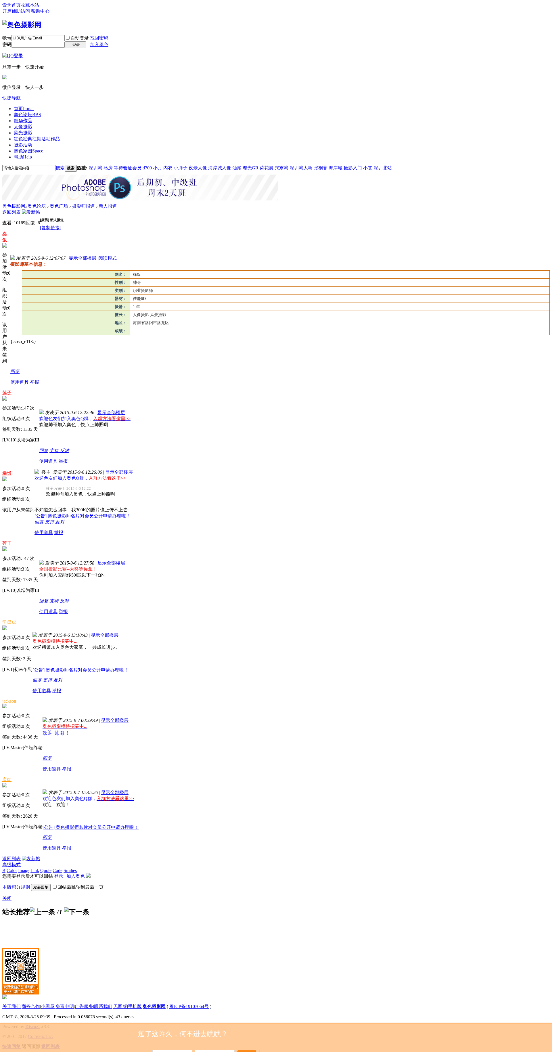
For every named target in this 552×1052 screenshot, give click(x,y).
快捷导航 (11, 97)
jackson (9, 701)
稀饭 (7, 473)
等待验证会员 (127, 167)
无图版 (120, 1006)
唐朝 (7, 779)
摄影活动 (23, 144)
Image (23, 870)
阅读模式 (107, 258)
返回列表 (11, 212)
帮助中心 (40, 11)
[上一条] (42, 912)
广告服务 (84, 1006)
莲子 (7, 392)
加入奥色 (99, 44)
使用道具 (19, 382)
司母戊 (9, 622)
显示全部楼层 (82, 258)
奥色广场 (59, 206)
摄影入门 (353, 167)
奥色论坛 (27, 114)
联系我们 (103, 1006)
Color (12, 870)
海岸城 (335, 167)
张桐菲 (320, 167)
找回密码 (99, 37)
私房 (108, 167)
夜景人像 (198, 167)
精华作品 (23, 120)
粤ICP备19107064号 (189, 1006)
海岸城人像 (219, 167)
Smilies (70, 870)
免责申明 (64, 1006)
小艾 (367, 167)
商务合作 (31, 1006)
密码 (7, 44)
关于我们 (11, 1006)
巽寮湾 (281, 167)
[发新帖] (31, 212)
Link (34, 870)
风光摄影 (23, 132)
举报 (34, 382)
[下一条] (76, 912)
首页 (24, 108)
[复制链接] (50, 227)
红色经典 (37, 138)
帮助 (23, 156)
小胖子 (180, 167)
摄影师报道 (83, 206)
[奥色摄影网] (21, 24)
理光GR (250, 167)
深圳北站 (382, 167)
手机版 (135, 1006)
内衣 (167, 167)
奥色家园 (28, 150)
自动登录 (79, 38)
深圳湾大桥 (301, 167)
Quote (45, 870)
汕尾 (236, 167)
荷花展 (266, 167)
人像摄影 (23, 126)
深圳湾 (95, 167)
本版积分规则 (16, 887)
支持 (54, 450)
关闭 (7, 898)
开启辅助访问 (16, 11)
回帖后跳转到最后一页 (80, 887)
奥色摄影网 (13, 206)
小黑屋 (48, 1006)
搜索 (60, 167)
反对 (64, 450)
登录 (58, 876)
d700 (147, 167)
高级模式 (11, 864)
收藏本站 (30, 5)
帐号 (7, 37)
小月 (157, 167)
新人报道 (108, 206)
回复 (15, 371)
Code (57, 870)
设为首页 (11, 5)
